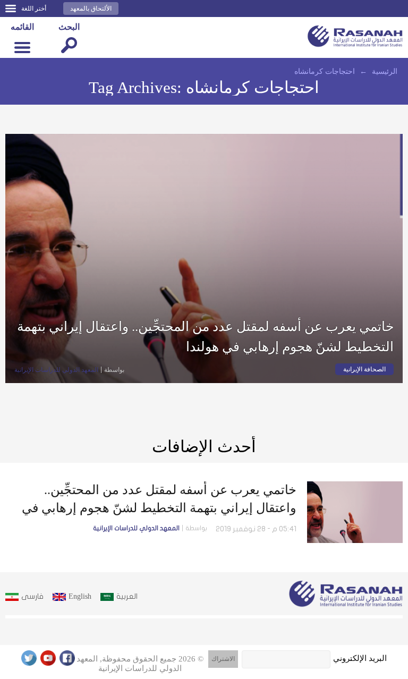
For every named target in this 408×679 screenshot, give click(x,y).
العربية (127, 596)
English (80, 596)
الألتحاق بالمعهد (91, 8)
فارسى (32, 596)
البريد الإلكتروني (360, 658)
